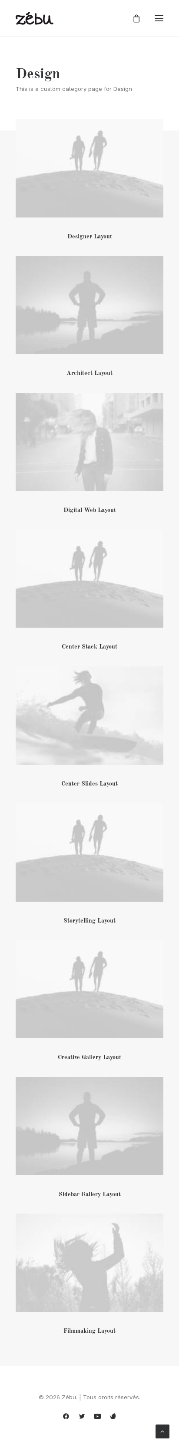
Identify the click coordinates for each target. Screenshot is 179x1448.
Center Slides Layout (89, 784)
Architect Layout (89, 373)
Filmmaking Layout (89, 1331)
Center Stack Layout (89, 647)
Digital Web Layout (89, 510)
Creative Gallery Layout (89, 1057)
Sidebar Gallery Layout (90, 1194)
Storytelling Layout (89, 921)
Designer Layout (89, 237)
